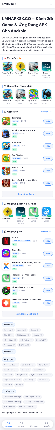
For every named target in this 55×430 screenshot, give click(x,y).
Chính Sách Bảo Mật (12, 397)
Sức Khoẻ (29, 380)
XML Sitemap (9, 406)
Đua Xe (37, 335)
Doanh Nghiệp (10, 370)
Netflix (15, 237)
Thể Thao (24, 345)
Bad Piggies (17, 155)
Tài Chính (43, 380)
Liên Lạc (8, 375)
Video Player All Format (23, 287)
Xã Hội (19, 385)
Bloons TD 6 (17, 167)
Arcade (21, 330)
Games (9, 351)
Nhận (48, 121)
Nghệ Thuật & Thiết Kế (41, 375)
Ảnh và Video (10, 365)
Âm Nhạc (8, 330)
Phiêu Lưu (9, 345)
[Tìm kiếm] (51, 4)
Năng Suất (22, 375)
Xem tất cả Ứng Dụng (26, 314)
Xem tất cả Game (26, 194)
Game (8, 324)
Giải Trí (25, 370)
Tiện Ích (8, 385)
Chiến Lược (23, 335)
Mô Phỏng (26, 340)
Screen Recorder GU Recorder (26, 299)
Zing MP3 (16, 250)
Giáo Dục (39, 370)
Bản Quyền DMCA (32, 397)
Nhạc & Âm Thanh (12, 380)
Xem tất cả (46, 112)
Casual (35, 330)
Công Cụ (43, 365)
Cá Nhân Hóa (28, 365)
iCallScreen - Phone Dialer (24, 275)
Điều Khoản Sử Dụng (12, 402)
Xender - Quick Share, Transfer (26, 262)
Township (16, 118)
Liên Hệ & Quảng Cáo (34, 402)
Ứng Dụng (8, 359)
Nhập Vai (41, 340)
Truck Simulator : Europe (23, 130)
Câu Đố (8, 335)
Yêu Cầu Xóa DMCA (27, 406)
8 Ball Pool (16, 142)
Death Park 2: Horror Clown (25, 180)
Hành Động (10, 340)
